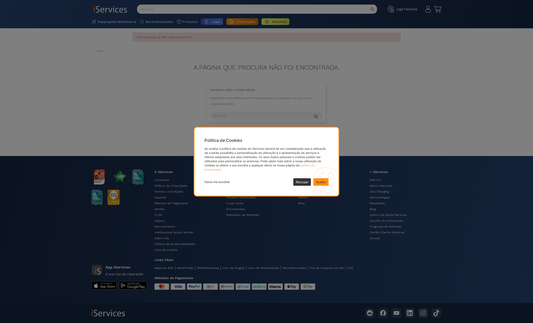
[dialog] (266, 162)
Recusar (302, 182)
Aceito (321, 182)
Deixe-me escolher (217, 182)
